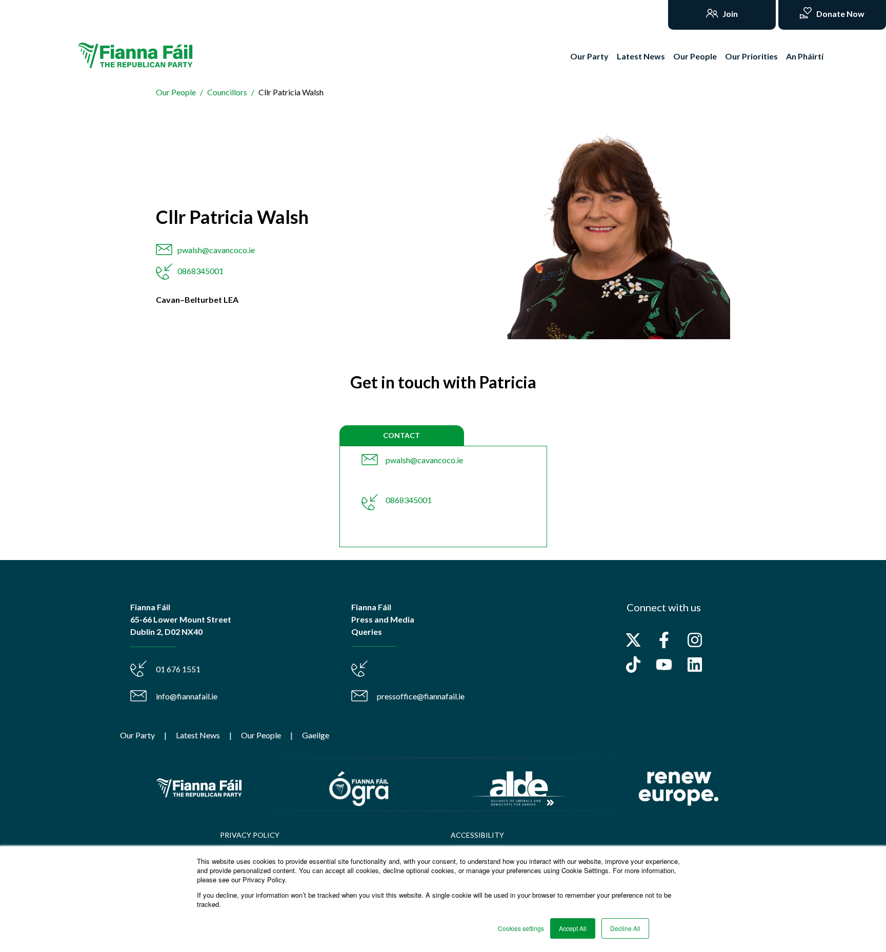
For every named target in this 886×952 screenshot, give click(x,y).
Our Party (589, 56)
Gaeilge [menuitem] (315, 735)
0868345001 (200, 271)
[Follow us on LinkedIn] (694, 664)
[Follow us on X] (633, 640)
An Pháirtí (804, 56)
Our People (695, 56)
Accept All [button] (573, 928)
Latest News (641, 56)
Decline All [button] (625, 928)
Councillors (227, 92)
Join (729, 13)
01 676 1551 (178, 669)
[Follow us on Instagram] (694, 640)
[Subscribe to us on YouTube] (664, 664)
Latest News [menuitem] (198, 735)
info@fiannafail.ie (186, 696)
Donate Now (839, 13)
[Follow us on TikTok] (633, 664)
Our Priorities (751, 56)
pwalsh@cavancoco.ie (216, 250)
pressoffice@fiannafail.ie (421, 696)
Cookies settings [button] (521, 928)
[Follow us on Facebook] (664, 640)
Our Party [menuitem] (137, 735)
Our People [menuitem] (261, 735)
